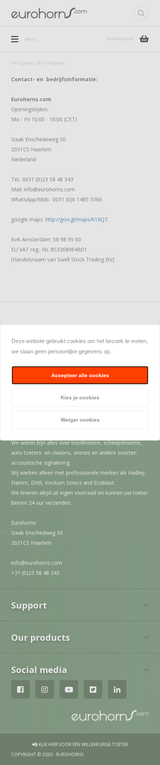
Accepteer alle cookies (80, 375)
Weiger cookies (80, 420)
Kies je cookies (80, 397)
